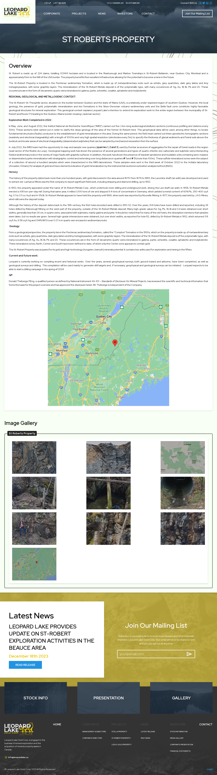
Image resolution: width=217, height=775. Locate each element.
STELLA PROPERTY (119, 732)
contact (148, 13)
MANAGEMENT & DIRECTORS (94, 732)
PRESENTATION (108, 698)
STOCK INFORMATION (179, 732)
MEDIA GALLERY (176, 738)
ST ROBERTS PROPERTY (121, 738)
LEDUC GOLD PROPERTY (122, 745)
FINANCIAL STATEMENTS (180, 751)
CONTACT (206, 724)
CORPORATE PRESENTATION (181, 745)
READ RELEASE (25, 665)
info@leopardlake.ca (16, 757)
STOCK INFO (36, 698)
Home (57, 724)
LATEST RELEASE (148, 732)
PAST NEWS (145, 738)
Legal (210, 769)
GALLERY (181, 698)
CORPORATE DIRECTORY (92, 738)
